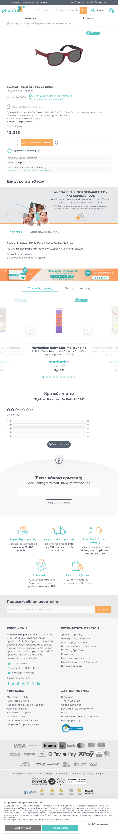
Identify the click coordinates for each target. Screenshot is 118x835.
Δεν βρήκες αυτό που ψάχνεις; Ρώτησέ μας (59, 483)
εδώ (68, 820)
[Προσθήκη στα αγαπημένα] (56, 143)
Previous (30, 330)
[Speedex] (53, 764)
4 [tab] (54, 377)
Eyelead (11, 243)
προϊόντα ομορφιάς (18, 651)
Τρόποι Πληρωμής (71, 635)
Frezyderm (19, 774)
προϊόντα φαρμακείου (38, 645)
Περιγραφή (17, 232)
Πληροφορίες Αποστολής (76, 638)
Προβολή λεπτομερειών (99, 824)
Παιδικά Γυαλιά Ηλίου (19, 171)
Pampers (100, 774)
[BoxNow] (66, 764)
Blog (64, 713)
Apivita (40, 774)
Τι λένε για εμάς (70, 701)
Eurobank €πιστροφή (19, 713)
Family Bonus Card (18, 701)
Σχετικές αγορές (40, 288)
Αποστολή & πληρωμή (45, 232)
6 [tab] (60, 377)
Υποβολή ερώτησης (59, 503)
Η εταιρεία (67, 697)
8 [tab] (67, 377)
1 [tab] (43, 377)
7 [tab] (64, 377)
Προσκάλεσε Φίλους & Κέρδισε (25, 705)
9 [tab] (71, 377)
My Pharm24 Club (17, 697)
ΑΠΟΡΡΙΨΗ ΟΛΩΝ (23, 828)
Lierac (30, 774)
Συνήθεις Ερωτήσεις (73, 650)
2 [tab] (47, 377)
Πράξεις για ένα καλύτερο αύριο (80, 717)
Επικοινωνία (68, 654)
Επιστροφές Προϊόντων (74, 642)
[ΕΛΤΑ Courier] (25, 764)
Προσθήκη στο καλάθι (38, 142)
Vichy (90, 774)
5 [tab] (57, 377)
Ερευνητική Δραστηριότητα (77, 709)
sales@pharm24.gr (23, 672)
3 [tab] (50, 377)
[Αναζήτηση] (83, 10)
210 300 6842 (20, 664)
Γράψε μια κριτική (59, 444)
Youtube (23, 683)
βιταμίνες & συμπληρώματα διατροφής (29, 648)
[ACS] (93, 764)
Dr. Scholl (60, 774)
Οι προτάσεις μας (77, 288)
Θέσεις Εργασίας (71, 705)
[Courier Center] (80, 764)
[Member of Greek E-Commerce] (39, 781)
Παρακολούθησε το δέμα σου (78, 646)
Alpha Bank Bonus (18, 709)
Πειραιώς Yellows (17, 717)
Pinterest (28, 683)
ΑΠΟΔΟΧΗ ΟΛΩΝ (60, 828)
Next (88, 330)
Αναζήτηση (103, 609)
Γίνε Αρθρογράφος (72, 720)
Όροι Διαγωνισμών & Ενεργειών (80, 662)
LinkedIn (38, 683)
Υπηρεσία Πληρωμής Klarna (23, 724)
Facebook (8, 683)
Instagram (13, 683)
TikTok (18, 683)
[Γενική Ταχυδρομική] (38, 764)
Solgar (49, 774)
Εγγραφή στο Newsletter (75, 658)
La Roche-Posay (76, 774)
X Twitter (33, 683)
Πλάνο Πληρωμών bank (23, 720)
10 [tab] (74, 377)
